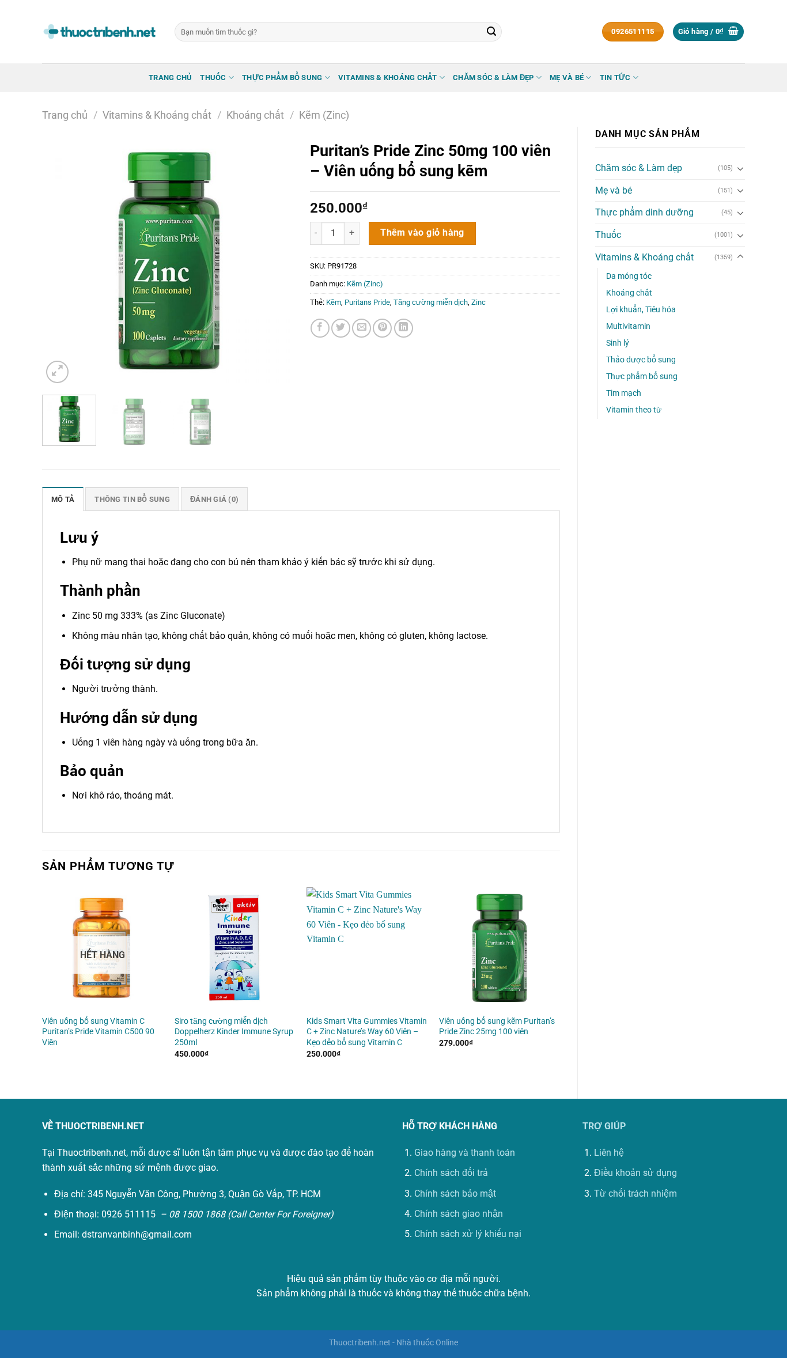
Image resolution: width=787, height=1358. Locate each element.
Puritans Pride (367, 302)
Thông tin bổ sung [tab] (131, 499)
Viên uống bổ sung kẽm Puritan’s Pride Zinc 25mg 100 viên (497, 1026)
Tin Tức (615, 77)
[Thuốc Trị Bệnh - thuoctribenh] (99, 31)
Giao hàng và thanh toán (464, 1152)
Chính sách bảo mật (455, 1193)
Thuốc (213, 77)
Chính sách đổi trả (451, 1172)
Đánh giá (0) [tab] (214, 499)
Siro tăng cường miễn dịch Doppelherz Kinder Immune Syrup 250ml (234, 1031)
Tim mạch (623, 393)
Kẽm (333, 302)
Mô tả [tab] (62, 499)
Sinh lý (617, 343)
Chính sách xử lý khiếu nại (467, 1233)
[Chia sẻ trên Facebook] (320, 328)
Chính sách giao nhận (458, 1213)
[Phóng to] (57, 372)
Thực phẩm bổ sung (282, 77)
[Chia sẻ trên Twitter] (340, 328)
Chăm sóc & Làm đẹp (493, 77)
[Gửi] (491, 31)
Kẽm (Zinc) (324, 115)
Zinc (478, 302)
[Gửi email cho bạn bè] (361, 328)
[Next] (273, 261)
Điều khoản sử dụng (635, 1172)
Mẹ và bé (567, 77)
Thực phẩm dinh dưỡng (644, 212)
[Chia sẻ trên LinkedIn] (403, 328)
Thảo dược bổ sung (641, 360)
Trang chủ (170, 77)
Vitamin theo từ (633, 410)
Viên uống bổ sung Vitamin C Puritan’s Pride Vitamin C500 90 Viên (98, 1031)
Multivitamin (628, 326)
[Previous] (61, 261)
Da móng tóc (629, 276)
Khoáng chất (255, 115)
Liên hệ (609, 1152)
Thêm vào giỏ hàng (422, 233)
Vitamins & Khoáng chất (387, 77)
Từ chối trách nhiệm (635, 1193)
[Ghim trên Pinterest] (382, 328)
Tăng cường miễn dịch (431, 302)
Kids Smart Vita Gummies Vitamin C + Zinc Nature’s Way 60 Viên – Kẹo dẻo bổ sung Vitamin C (367, 1031)
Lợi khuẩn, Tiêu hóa (641, 310)
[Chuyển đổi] (740, 168)
